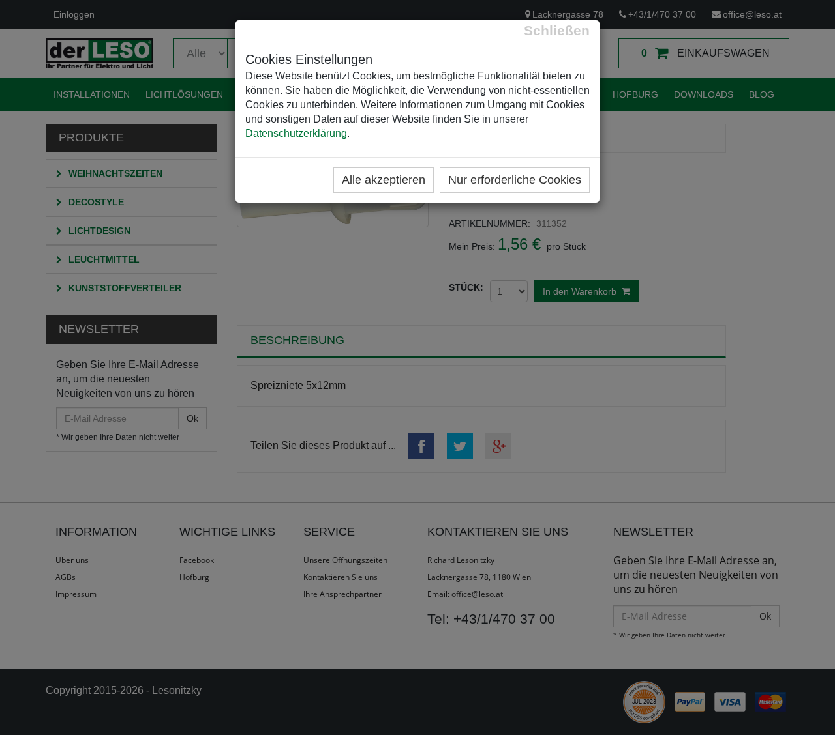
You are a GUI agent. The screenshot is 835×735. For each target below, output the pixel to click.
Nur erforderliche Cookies (514, 179)
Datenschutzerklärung (296, 133)
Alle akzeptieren (383, 179)
